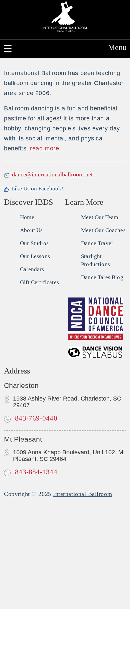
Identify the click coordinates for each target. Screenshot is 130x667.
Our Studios (34, 243)
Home (27, 217)
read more (44, 148)
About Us (31, 230)
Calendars (32, 269)
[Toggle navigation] (7, 49)
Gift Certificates (39, 282)
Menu (117, 47)
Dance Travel (97, 243)
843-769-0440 (35, 418)
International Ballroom (82, 494)
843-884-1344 (35, 472)
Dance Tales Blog (102, 277)
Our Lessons (35, 256)
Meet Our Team (99, 217)
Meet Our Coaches (103, 230)
